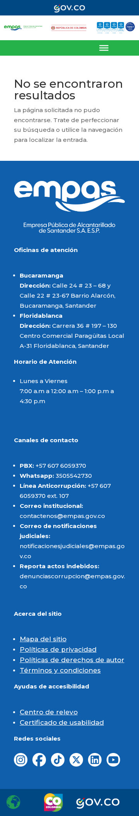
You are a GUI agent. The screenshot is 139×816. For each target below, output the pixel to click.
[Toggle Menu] (103, 48)
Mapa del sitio (43, 639)
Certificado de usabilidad (62, 722)
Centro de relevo (49, 712)
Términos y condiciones (60, 670)
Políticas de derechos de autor (72, 660)
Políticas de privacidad (58, 649)
